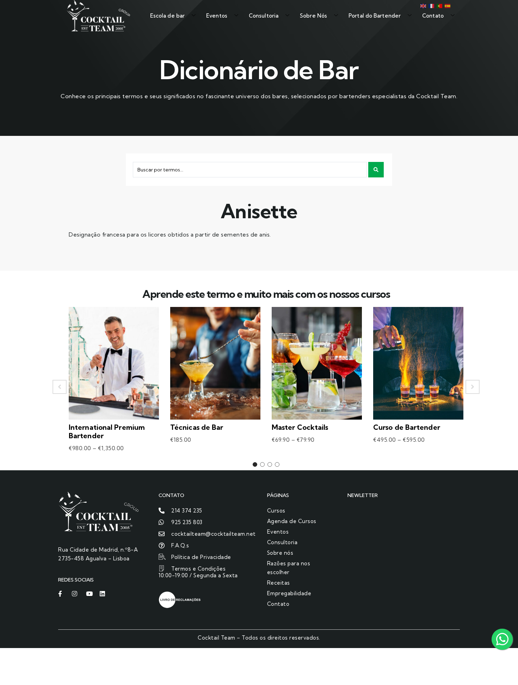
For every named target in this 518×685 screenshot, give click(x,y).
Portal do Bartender (375, 15)
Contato (433, 15)
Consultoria (263, 15)
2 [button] (262, 464)
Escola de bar (167, 15)
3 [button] (269, 464)
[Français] (431, 5)
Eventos (216, 15)
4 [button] (277, 464)
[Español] (447, 5)
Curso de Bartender (406, 427)
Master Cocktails (300, 427)
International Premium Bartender (107, 431)
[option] (114, 387)
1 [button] (255, 464)
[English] (423, 5)
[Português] (439, 5)
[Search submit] (376, 169)
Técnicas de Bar (196, 427)
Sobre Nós (313, 15)
